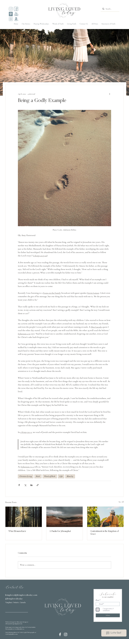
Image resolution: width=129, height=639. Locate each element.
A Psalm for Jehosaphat (60, 531)
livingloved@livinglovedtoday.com (21, 595)
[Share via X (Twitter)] (25, 485)
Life (61, 476)
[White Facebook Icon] (60, 634)
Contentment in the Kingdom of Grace (104, 532)
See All (121, 502)
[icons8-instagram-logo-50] (11, 9)
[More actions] (109, 93)
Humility (70, 476)
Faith (38, 476)
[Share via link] (37, 485)
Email (97, 600)
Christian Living (26, 476)
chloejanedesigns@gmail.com (13, 624)
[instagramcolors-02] (16, 9)
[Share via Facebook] (19, 485)
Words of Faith (49, 476)
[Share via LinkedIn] (31, 485)
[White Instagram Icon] (65, 634)
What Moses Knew (17, 531)
